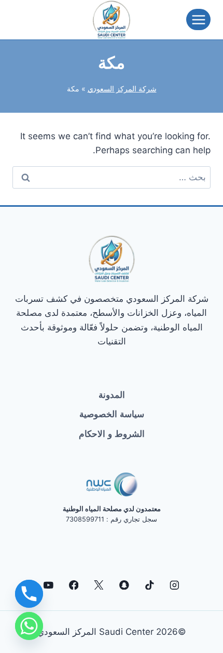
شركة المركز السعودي (122, 88)
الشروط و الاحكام (112, 434)
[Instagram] (174, 584)
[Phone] (29, 594)
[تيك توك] (149, 584)
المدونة (112, 395)
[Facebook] (73, 584)
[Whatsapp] (29, 626)
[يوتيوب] (48, 584)
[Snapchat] (124, 584)
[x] (98, 584)
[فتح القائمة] (198, 19)
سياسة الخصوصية (111, 414)
